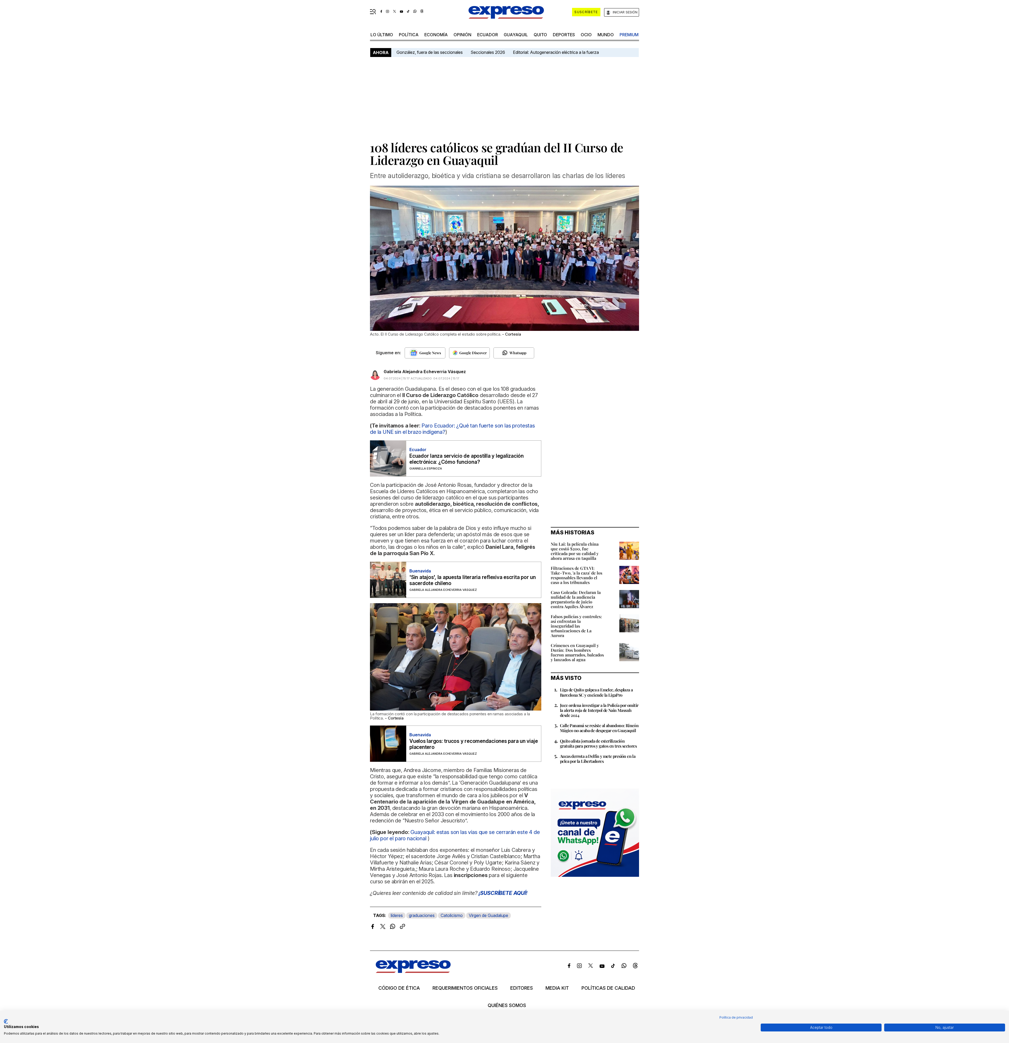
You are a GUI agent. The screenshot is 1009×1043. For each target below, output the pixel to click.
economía (436, 34)
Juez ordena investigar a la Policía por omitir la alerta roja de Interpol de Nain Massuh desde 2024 (599, 710)
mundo (606, 34)
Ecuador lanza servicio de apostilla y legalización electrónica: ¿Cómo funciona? (466, 459)
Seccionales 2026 (488, 52)
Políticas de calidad (608, 988)
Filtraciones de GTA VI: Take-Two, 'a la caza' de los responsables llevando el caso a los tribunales (576, 575)
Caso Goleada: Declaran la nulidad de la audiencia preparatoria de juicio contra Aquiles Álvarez (576, 599)
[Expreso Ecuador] (413, 971)
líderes (397, 915)
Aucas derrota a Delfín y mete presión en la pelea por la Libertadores (597, 758)
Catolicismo (452, 915)
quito (540, 34)
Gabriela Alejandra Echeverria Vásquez (425, 371)
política (409, 34)
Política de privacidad (736, 1017)
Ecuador (487, 34)
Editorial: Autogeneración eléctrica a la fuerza (556, 52)
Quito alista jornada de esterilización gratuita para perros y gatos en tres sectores (598, 743)
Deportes (564, 34)
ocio (586, 34)
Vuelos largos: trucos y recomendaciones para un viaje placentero (473, 744)
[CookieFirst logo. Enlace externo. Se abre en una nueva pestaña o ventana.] (6, 1021)
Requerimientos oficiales (465, 988)
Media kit (557, 988)
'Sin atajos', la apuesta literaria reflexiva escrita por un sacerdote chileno (472, 580)
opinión (462, 34)
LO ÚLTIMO (381, 34)
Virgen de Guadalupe (488, 915)
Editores (521, 988)
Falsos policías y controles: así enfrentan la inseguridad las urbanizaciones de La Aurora (576, 626)
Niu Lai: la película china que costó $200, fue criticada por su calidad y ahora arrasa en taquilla (575, 551)
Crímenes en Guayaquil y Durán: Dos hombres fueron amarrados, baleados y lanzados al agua (577, 652)
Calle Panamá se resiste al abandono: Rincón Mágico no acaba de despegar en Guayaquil (599, 728)
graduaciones (422, 915)
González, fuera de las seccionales (430, 52)
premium (629, 34)
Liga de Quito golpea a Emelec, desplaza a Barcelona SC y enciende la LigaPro (596, 692)
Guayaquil (516, 34)
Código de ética (399, 988)
